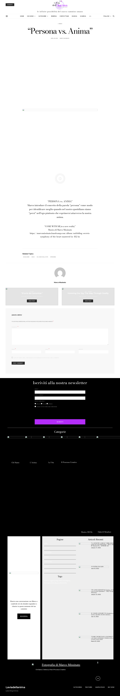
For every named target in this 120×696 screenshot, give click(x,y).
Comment (14, 327)
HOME (46, 543)
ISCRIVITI (60, 422)
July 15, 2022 (95, 616)
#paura (57, 583)
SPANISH (50, 404)
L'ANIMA (60, 23)
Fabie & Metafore (104, 532)
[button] (60, 178)
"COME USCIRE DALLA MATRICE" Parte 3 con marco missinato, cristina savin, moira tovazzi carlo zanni (104, 638)
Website (81, 349)
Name (14, 349)
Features (88, 687)
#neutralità (63, 583)
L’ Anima (45, 669)
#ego (57, 580)
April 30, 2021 (82, 296)
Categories (77, 687)
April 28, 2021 (54, 38)
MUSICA (74, 16)
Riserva (54, 16)
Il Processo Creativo (69, 462)
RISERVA (46, 557)
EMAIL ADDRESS (39, 395)
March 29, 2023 (95, 641)
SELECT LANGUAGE (40, 401)
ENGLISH (38, 404)
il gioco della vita (43, 257)
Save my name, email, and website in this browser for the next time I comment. (36, 357)
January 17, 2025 (96, 547)
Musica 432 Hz (86, 532)
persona (53, 257)
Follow (106, 16)
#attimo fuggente (49, 580)
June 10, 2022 (95, 568)
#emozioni (62, 580)
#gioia (68, 580)
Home (22, 16)
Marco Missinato (64, 38)
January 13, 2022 (96, 594)
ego (33, 257)
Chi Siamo (15, 462)
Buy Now (111, 687)
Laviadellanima (15, 687)
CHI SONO (30, 16)
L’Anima (33, 462)
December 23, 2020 (26, 296)
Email (47, 349)
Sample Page (100, 687)
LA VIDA (32, 291)
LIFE (86, 291)
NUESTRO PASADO (97, 567)
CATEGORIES (47, 552)
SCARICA (83, 16)
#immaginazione (49, 583)
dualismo (26, 257)
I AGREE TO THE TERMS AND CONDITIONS (46, 406)
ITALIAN (44, 404)
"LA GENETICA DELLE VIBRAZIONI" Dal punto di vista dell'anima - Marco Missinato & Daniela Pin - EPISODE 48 (104, 544)
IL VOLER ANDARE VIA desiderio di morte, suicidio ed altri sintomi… (102, 614)
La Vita (51, 462)
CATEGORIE (42, 16)
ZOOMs (90, 291)
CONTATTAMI (64, 16)
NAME (37, 389)
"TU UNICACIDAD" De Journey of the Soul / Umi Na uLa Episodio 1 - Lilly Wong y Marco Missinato (104, 591)
